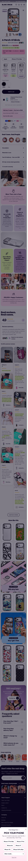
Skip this (14, 857)
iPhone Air (10, 845)
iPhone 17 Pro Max (9, 841)
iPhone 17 (18, 845)
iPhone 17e (7, 849)
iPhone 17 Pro (20, 841)
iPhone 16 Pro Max (18, 849)
